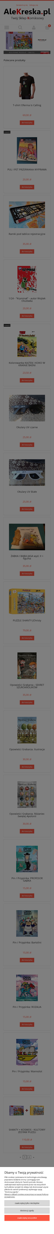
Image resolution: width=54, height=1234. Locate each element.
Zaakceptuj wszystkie (27, 1218)
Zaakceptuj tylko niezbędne (27, 1203)
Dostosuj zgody (27, 1210)
